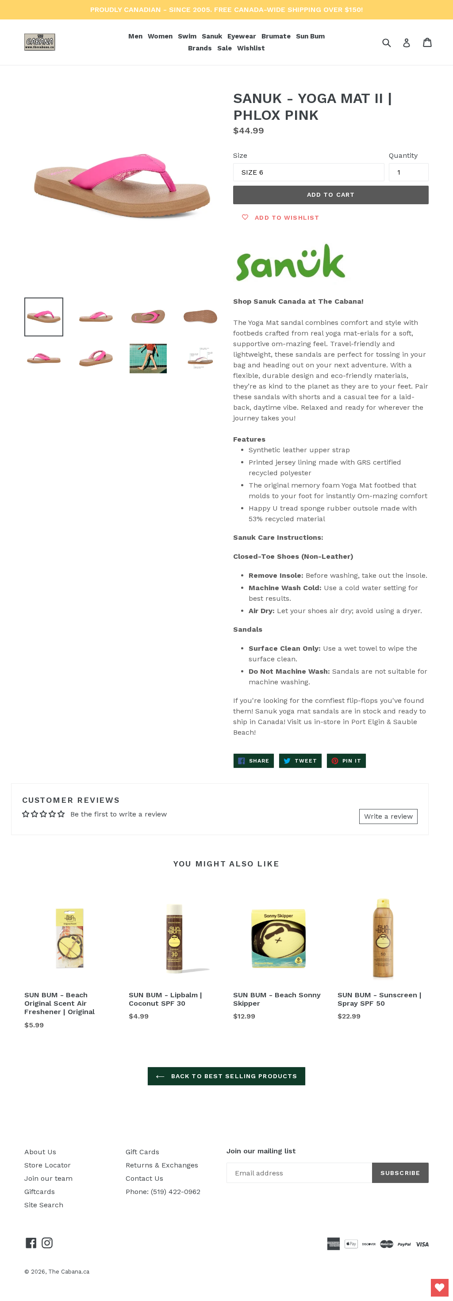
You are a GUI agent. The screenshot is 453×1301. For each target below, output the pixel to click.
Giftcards (39, 1191)
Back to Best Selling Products (233, 1076)
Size (240, 155)
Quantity (403, 155)
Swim (188, 36)
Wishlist (251, 48)
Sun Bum (311, 36)
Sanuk (213, 36)
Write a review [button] (388, 816)
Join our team (48, 1178)
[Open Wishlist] (440, 1288)
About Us (40, 1152)
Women (161, 36)
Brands (201, 48)
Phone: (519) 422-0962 (163, 1191)
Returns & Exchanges (162, 1165)
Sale (224, 48)
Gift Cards (142, 1152)
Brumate (276, 36)
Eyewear (242, 36)
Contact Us (144, 1178)
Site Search (43, 1205)
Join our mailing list (261, 1151)
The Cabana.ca (68, 1271)
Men (136, 36)
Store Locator (47, 1165)
